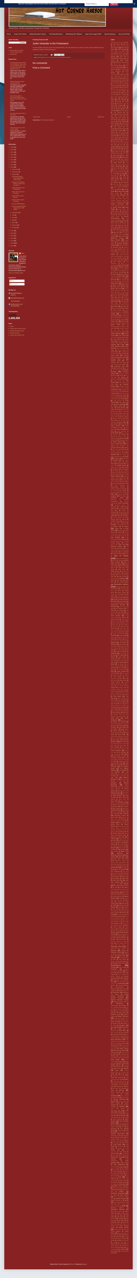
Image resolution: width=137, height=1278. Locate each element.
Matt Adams (118, 804)
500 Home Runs (115, 153)
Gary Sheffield (115, 537)
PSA (121, 971)
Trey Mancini (119, 1173)
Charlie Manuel (122, 350)
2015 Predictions (115, 87)
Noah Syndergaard (121, 891)
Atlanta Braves (115, 222)
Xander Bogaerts (116, 1231)
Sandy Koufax (124, 1052)
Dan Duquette (124, 409)
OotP (114, 905)
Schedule (113, 1056)
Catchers (120, 342)
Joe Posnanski (15, 301)
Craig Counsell (118, 400)
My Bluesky (13, 54)
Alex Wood (117, 187)
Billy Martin (121, 274)
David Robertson (121, 431)
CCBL (122, 344)
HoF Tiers (120, 580)
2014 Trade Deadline (118, 83)
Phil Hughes (120, 943)
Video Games (124, 1195)
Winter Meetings (115, 1224)
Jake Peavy (115, 624)
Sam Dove (124, 1045)
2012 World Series (124, 62)
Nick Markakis (123, 884)
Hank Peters (122, 569)
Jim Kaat (113, 655)
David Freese (119, 427)
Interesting (113, 603)
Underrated (122, 1184)
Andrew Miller (114, 205)
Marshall (113, 799)
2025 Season (114, 137)
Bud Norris (113, 319)
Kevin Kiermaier (124, 736)
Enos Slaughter (120, 485)
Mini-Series (122, 857)
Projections (114, 969)
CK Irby (126, 368)
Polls (114, 959)
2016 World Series (116, 92)
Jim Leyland (121, 655)
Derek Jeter (123, 438)
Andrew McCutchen (117, 204)
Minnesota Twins (116, 858)
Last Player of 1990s (120, 756)
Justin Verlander (61, 57)
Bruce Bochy (117, 310)
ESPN (112, 494)
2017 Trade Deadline (117, 96)
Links (120, 763)
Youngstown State (118, 1242)
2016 (12, 233)
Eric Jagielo (123, 490)
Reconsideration (119, 987)
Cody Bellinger (121, 377)
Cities (112, 368)
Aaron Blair (116, 155)
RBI (114, 980)
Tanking (120, 1112)
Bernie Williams (124, 259)
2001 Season (116, 44)
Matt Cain (115, 806)
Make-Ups (123, 779)
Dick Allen (120, 443)
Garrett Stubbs (114, 535)
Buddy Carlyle (114, 323)
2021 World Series (116, 119)
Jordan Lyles (114, 693)
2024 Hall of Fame (116, 130)
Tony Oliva (115, 1155)
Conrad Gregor (115, 391)
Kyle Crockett (122, 743)
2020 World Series (122, 114)
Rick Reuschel (120, 1007)
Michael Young (122, 835)
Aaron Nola (116, 157)
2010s (124, 46)
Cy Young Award (116, 406)
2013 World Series (122, 74)
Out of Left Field (124, 34)
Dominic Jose (120, 452)
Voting (126, 1200)
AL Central (114, 173)
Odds (118, 900)
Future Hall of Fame (120, 526)
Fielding (121, 508)
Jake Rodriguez (124, 624)
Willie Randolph (120, 1218)
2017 (12, 230)
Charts (122, 351)
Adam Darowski (116, 161)
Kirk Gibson (116, 739)
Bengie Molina (114, 259)
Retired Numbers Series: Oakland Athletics (17, 82)
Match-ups (123, 803)
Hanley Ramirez (115, 571)
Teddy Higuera (114, 1117)
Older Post (101, 117)
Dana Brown (114, 415)
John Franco (116, 675)
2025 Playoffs (122, 135)
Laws (125, 757)
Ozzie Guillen (117, 927)
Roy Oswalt (125, 1027)
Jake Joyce (125, 623)
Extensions (113, 499)
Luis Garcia (121, 774)
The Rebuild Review (56, 34)
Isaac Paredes (123, 606)
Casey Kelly (120, 341)
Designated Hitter (124, 440)
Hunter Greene (122, 592)
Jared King (114, 628)
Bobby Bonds (125, 283)
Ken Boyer (123, 727)
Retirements (119, 1003)
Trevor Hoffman (124, 1168)
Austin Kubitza (122, 223)
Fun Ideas (118, 524)
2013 (12, 240)
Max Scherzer (124, 813)
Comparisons (115, 389)
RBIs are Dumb (120, 980)
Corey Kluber (123, 395)
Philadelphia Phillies (117, 946)
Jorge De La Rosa (123, 693)
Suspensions (114, 1110)
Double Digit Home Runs (117, 456)
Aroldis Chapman (122, 220)
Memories (123, 819)
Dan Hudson (123, 411)
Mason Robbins (124, 801)
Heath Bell (121, 574)
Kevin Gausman (115, 736)
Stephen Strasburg (119, 1099)
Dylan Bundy (124, 467)
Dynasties (115, 469)
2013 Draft (120, 67)
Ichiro (126, 597)
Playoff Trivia (121, 956)
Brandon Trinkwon (117, 295)
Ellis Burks (124, 479)
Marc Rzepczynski (122, 786)
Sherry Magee (124, 1074)
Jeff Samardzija (114, 646)
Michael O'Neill (114, 831)
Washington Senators (116, 1211)
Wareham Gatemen (117, 1207)
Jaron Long (114, 630)
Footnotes (113, 512)
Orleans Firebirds (122, 910)
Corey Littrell (114, 397)
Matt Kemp (125, 810)
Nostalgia (114, 896)
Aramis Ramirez (115, 216)
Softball (113, 1084)
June (13, 217)
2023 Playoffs (118, 126)
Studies (121, 1106)
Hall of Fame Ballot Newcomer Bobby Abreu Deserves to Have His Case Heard (18, 98)
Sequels (126, 1068)
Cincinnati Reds (119, 366)
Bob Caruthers (123, 279)
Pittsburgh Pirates (116, 952)
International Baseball (118, 605)
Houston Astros (53, 57)
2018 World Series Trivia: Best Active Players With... (18, 178)
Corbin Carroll (114, 395)
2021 (12, 159)
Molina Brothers (123, 864)
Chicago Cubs (121, 357)
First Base (114, 510)
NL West (122, 887)
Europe (120, 494)
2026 (12, 147)
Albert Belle (122, 177)
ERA (120, 488)
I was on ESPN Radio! (18, 204)
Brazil (119, 297)
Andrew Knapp (122, 202)
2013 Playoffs (123, 69)
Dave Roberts (114, 424)
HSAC (112, 590)
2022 (12, 157)
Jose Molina (114, 701)
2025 (12, 149)
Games (120, 532)
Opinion (113, 907)
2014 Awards (114, 76)
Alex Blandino (114, 182)
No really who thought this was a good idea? (119, 889)
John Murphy (125, 675)
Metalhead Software (116, 820)
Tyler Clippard (114, 1180)
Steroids (113, 1101)
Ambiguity (123, 195)
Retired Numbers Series (38, 34)
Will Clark (120, 1216)
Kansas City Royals (119, 722)
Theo (22, 253)
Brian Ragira (116, 308)
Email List (115, 483)
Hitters (112, 580)
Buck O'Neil (123, 314)
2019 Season (122, 107)
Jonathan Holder (122, 687)
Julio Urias (125, 712)
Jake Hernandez (117, 623)
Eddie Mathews (124, 472)
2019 (12, 164)
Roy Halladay (115, 1027)
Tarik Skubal (119, 1113)
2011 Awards (114, 48)
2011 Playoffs (122, 49)
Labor (125, 748)
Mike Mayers (121, 844)
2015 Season (125, 87)
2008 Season (116, 46)
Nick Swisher (117, 885)
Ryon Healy (126, 1041)
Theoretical (120, 1130)
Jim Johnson (123, 653)
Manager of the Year (118, 781)
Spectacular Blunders (122, 1086)
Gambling (120, 530)
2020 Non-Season (123, 110)
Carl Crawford (122, 332)
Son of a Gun (119, 1084)
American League (116, 196)
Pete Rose (123, 939)
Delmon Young (122, 436)
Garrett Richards (122, 534)
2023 (12, 154)
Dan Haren (115, 411)
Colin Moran (114, 384)
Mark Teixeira (122, 797)
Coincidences (114, 379)
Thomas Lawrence (122, 1132)
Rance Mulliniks (122, 974)
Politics (126, 957)
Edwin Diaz (122, 478)
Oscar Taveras (115, 912)
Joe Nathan (121, 666)
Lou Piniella (122, 770)
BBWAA (113, 254)
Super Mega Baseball (118, 1108)
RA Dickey (119, 972)
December (15, 169)
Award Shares (124, 227)
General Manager (121, 539)
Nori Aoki (126, 894)
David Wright (114, 433)
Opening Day (122, 905)
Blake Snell (121, 277)
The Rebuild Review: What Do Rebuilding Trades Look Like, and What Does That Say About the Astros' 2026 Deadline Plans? (18, 66)
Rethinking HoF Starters (74, 34)
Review (123, 1005)
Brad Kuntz (120, 290)
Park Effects (125, 928)
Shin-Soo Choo (117, 1075)
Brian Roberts (124, 308)
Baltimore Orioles (117, 238)
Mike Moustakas (120, 846)
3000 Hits (119, 144)
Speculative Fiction (117, 1088)
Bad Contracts (116, 231)
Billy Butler (113, 274)
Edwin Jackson (115, 479)
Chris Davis (122, 362)
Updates (121, 1191)
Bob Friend (114, 281)
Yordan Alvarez (115, 1240)
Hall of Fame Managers (122, 558)
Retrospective (114, 1005)
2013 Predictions (116, 71)
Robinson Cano (115, 1014)
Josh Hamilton (123, 707)
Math (112, 804)
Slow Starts (116, 1081)
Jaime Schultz (116, 621)
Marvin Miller (114, 801)
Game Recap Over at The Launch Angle (17, 128)
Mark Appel (125, 792)
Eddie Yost (124, 474)
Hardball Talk (125, 571)
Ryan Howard (124, 1032)
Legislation (121, 761)
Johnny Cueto (123, 680)
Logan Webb (116, 765)
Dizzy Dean (116, 449)
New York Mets (117, 880)
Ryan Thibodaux (122, 1038)
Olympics (120, 901)
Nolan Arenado (115, 893)
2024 (12, 152)
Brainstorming (114, 294)
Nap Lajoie (126, 871)
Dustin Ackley (117, 462)
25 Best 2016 (120, 143)
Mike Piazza (121, 849)
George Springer (115, 543)
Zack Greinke (121, 1249)
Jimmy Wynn (114, 658)
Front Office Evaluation (119, 523)
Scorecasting (123, 1056)
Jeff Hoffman (122, 642)
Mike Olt (121, 847)
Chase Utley (115, 355)
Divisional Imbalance (116, 447)
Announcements (117, 213)
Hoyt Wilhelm (123, 588)
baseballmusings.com (17, 298)
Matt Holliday (116, 810)
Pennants (113, 939)
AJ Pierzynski (116, 171)
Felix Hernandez (123, 503)
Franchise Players (115, 514)
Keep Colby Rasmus (117, 725)
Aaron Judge (124, 155)
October (14, 174)
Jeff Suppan (124, 646)
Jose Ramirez (122, 701)
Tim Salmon (116, 1142)
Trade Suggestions (119, 1164)
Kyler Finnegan (117, 748)
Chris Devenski (115, 364)
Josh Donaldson (122, 705)
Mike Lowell (121, 842)
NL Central (125, 885)
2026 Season (116, 141)
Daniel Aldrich (123, 415)
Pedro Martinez (117, 937)
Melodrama (124, 817)
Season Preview (122, 1063)
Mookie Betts (114, 867)
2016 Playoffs (122, 90)
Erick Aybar (114, 492)
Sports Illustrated (116, 1092)
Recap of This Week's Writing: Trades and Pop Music (18, 183)
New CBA (125, 878)
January (14, 227)
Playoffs (68, 57)
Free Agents (125, 521)
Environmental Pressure (118, 487)
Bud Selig (121, 319)
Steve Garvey (115, 1103)
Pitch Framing (122, 948)
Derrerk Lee (114, 440)
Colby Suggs (117, 380)
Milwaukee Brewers (116, 855)
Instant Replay (123, 601)
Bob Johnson (122, 281)
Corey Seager (123, 397)
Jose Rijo (121, 703)
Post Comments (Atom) (47, 120)
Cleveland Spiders (123, 373)
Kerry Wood (120, 732)
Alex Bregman (124, 182)
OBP (120, 898)
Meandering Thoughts (120, 815)
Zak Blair (122, 1251)
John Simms (122, 678)
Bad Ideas (125, 231)
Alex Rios (113, 186)
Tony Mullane (125, 1153)
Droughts (115, 460)
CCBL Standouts (116, 346)
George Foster (123, 541)
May (13, 220)
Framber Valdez (123, 512)
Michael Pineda (124, 831)
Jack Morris (121, 612)
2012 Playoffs (120, 58)
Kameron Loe (124, 720)
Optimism (126, 907)
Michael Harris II (116, 828)
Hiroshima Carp (114, 578)
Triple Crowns (120, 1175)
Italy (112, 608)
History (122, 578)
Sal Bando (123, 1043)
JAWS (112, 639)
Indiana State (116, 599)
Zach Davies (120, 1245)
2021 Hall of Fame (116, 116)
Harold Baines (117, 573)
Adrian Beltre (124, 168)
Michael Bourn (115, 824)
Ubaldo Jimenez (122, 1182)
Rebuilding (122, 983)
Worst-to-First (117, 1229)
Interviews (114, 606)
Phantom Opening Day (117, 941)
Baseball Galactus (123, 245)
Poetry (121, 957)
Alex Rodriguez (123, 186)
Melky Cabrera (115, 817)
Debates (115, 434)
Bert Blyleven (118, 261)
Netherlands (116, 878)
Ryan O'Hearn (120, 1036)
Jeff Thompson (114, 648)
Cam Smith (114, 328)
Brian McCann (124, 306)
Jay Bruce (119, 639)
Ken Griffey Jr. (114, 729)
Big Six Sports (121, 268)
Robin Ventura (122, 1012)
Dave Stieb (123, 424)
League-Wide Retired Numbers (119, 759)
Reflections (114, 988)
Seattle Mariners (116, 1065)
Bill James (126, 270)
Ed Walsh (115, 471)
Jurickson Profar (117, 714)
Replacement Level (123, 990)
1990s (112, 42)
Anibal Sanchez (115, 211)
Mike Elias (113, 840)
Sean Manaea (120, 1061)
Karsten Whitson (124, 723)
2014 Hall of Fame (117, 78)
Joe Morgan (121, 664)
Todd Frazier (124, 1142)
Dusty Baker (120, 463)
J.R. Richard (120, 610)
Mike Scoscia (114, 851)
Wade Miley (116, 1202)
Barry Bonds (115, 240)
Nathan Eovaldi (116, 875)
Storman (71, 1264)
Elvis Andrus (125, 481)
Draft (126, 456)
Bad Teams (119, 234)
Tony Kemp (122, 1151)
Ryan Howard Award (118, 1034)
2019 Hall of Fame (117, 105)
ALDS (112, 180)
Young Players (124, 1240)
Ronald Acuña (116, 1023)
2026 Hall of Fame (122, 139)
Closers (121, 375)
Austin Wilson (114, 227)
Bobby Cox (116, 285)
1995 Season (119, 42)
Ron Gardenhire (116, 1020)
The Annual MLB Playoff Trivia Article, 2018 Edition (19, 208)
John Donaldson (115, 673)
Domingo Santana (116, 451)
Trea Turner (114, 1166)
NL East (115, 887)
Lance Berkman (116, 750)
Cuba (112, 404)
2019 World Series (115, 108)
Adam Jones (117, 162)
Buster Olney (123, 323)
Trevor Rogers (124, 1169)
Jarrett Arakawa (115, 631)
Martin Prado (122, 799)
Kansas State (114, 723)
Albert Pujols (115, 179)
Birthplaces (113, 277)
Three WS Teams (116, 1135)
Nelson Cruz (125, 876)
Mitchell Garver (115, 862)
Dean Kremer (125, 433)
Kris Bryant (114, 743)
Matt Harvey (125, 808)
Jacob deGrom (115, 615)
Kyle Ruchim (123, 745)
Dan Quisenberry (115, 413)
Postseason (125, 961)
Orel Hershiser (117, 909)
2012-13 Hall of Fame (119, 64)
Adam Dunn (125, 161)
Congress (124, 389)
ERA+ (124, 488)
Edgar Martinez (115, 476)
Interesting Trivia (122, 603)
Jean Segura (120, 640)
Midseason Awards (116, 837)
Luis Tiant (114, 777)
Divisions (126, 447)
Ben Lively (124, 256)
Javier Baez (123, 637)
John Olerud (117, 676)
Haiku (127, 553)
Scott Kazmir (123, 1057)
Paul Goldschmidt (118, 932)
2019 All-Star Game (122, 103)
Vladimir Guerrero (121, 1198)
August (112, 223)
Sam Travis (120, 1047)
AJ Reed (124, 171)
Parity (119, 928)
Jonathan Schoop (122, 691)
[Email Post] (51, 54)
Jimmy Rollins (122, 657)
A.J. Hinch (125, 153)
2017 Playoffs (122, 94)
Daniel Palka (114, 416)
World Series (123, 1227)
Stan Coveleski (124, 1095)
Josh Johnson (114, 709)
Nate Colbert (115, 873)
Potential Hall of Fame (119, 963)
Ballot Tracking (122, 236)
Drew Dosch (125, 458)
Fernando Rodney (120, 505)
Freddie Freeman (115, 521)
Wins (125, 1222)
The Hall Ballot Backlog (118, 1124)
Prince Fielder (122, 967)
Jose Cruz (120, 698)
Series (117, 1070)
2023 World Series (122, 128)
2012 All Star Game (116, 55)
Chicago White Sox (117, 359)
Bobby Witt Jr (116, 286)
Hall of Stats (114, 567)
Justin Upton (115, 718)
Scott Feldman (114, 1057)
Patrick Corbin (124, 930)
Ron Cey (126, 1018)
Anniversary (125, 211)
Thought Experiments (117, 1134)
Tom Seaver (121, 1146)
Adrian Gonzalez (117, 169)
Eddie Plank (116, 474)
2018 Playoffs (41, 57)
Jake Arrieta (125, 621)
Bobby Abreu (114, 283)
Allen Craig (114, 193)
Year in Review (122, 1238)
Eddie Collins (115, 472)
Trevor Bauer (122, 1166)
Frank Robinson (117, 517)
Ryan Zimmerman (116, 1039)
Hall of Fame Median (118, 560)
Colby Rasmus (124, 379)
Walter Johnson (121, 1204)
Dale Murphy (121, 408)
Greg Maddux (125, 552)
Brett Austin (124, 301)
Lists (127, 763)
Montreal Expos (122, 866)
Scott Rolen (115, 1059)
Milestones (120, 853)
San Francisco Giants (119, 1050)
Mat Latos (115, 803)
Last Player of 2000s (116, 757)
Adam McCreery (122, 164)
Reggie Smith (122, 988)
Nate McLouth (124, 873)
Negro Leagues (115, 876)
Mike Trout (124, 851)
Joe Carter (113, 660)
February (15, 225)
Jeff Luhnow (123, 644)
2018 (12, 167)
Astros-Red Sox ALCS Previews (18, 192)
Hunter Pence (114, 594)
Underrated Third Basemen (119, 1186)
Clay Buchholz (117, 369)
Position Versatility (115, 961)
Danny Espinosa (124, 416)
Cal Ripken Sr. (123, 326)
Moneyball (113, 866)
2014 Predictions (115, 82)
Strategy (121, 1104)
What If (119, 1213)
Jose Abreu (125, 694)
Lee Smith (113, 761)
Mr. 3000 (119, 869)
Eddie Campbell (124, 471)
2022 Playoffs (122, 121)
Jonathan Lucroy (115, 689)
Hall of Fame (121, 556)
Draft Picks (117, 458)
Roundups (122, 1025)
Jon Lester (120, 685)
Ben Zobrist (123, 258)
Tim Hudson (121, 1137)
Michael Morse (122, 829)
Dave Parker (122, 422)
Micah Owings (122, 822)
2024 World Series (115, 134)
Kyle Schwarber (115, 747)
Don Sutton (123, 454)
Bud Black (115, 317)
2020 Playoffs (118, 112)
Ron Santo (115, 1021)
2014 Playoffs (122, 80)
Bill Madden (116, 272)
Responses (116, 992)
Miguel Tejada (123, 838)
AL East (122, 173)
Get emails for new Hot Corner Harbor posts (16, 51)
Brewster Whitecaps (121, 304)
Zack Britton (120, 1247)
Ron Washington (124, 1021)
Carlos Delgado (122, 335)
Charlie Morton (114, 351)
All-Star (119, 189)
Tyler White (113, 1182)
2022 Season (115, 123)
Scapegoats (124, 1054)
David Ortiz (119, 429)
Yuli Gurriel (121, 1243)
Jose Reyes (114, 703)
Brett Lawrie (114, 303)
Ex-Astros (123, 496)
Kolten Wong (123, 741)
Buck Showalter (115, 315)
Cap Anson (117, 330)
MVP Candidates (115, 871)
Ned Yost (124, 875)
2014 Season (125, 82)
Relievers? (113, 990)
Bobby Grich (124, 285)
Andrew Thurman (124, 205)
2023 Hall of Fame (122, 125)
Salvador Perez (115, 1045)
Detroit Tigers (117, 442)
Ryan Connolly (114, 1032)
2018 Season (114, 101)
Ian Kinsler (120, 597)
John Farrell (125, 673)
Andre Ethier (122, 198)
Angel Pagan (122, 209)
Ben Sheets (114, 258)
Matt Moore (115, 811)
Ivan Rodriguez (120, 608)
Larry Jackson (114, 754)
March (14, 222)
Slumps (124, 1081)
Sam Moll (113, 1047)
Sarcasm (115, 1054)
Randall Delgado (115, 976)
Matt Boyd (125, 804)
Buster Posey (115, 324)
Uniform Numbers (117, 1187)
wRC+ (125, 1229)
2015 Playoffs (123, 85)
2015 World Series (117, 89)
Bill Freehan (118, 270)
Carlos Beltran (116, 333)
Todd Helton (117, 1144)
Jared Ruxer (123, 628)
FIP (126, 508)
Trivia (119, 1177)
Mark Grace (125, 794)
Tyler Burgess (122, 1178)
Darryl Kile (120, 420)
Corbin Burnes (123, 393)
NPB (120, 896)
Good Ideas (120, 548)
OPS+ (119, 907)
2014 (12, 238)
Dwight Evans (121, 465)
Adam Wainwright (116, 166)
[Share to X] (59, 55)
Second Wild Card (121, 1066)
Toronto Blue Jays (116, 1157)
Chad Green (120, 348)
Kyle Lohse (114, 745)
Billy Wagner (122, 276)
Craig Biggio (124, 398)
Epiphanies (113, 488)
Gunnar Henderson (118, 553)
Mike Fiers (121, 840)
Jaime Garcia (125, 619)
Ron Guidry (125, 1020)
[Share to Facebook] (61, 55)
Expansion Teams (117, 498)
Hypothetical (121, 596)
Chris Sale (125, 364)
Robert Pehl (119, 1010)
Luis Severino (122, 775)
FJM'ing (124, 510)
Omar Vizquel (124, 903)
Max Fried (114, 813)
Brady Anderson (121, 292)
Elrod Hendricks (115, 481)
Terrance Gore (124, 1117)
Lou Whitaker (115, 772)
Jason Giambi (124, 631)
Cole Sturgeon (123, 382)
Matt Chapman (116, 808)
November (15, 172)
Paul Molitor (121, 934)
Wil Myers (120, 1215)
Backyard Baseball (124, 229)
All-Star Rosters (121, 191)
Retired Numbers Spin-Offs (121, 1001)
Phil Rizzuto (122, 945)
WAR (123, 1206)
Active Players (124, 159)
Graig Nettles (114, 552)
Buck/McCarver (124, 315)
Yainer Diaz (121, 1233)
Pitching (124, 950)
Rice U (112, 1007)
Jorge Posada (116, 694)
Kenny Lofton (117, 731)
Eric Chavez (114, 490)
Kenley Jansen (124, 729)
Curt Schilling (120, 404)
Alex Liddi (124, 184)
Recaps (113, 985)
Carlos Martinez (117, 339)
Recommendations (123, 985)
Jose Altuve (117, 696)
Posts (13, 281)
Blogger (84, 1264)
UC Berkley (113, 1184)
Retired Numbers (117, 998)
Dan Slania (124, 413)
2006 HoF (125, 44)
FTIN (112, 524)
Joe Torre (121, 667)
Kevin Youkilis (115, 738)
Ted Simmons (122, 1115)
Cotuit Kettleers (115, 398)
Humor (119, 590)
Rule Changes (118, 1029)
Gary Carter (124, 535)
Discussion (122, 445)
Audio (124, 222)
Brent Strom (120, 299)
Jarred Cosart (122, 630)
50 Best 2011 (114, 148)
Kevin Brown (122, 734)
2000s (126, 42)
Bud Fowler (124, 317)
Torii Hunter (124, 1155)
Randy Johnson (123, 978)
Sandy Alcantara (115, 1052)
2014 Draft (123, 76)
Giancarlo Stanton (116, 546)
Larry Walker (125, 754)
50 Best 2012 (124, 148)
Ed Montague (124, 469)
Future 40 (126, 524)
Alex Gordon (116, 184)
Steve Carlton (122, 1101)
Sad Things (115, 1043)
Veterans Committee (118, 1193)
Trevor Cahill (114, 1168)
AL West (120, 175)
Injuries (115, 601)
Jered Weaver (119, 649)
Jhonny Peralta (120, 651)
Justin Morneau (123, 716)
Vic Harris (114, 1195)
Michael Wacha (117, 833)
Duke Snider (125, 460)
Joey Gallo (120, 669)
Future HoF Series (20, 34)
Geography (113, 541)
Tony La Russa (115, 1153)
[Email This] (55, 55)
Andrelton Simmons (116, 200)
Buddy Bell (124, 321)
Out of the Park (120, 914)
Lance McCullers (121, 752)
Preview (113, 967)
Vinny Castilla (117, 1197)
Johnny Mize (121, 684)
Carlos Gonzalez (124, 337)
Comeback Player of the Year (119, 388)
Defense (113, 436)
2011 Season (114, 51)
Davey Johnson (116, 425)
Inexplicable (125, 599)
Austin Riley (114, 225)
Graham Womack (122, 550)
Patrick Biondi (115, 930)
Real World (120, 981)
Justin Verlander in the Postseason (18, 188)
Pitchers (113, 950)
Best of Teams (122, 265)
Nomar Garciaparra (117, 894)
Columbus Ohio (123, 386)
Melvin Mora (114, 819)
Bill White (123, 272)
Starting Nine (125, 1097)
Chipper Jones (116, 361)
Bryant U (120, 312)
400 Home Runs (122, 146)
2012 (12, 243)
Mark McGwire (117, 795)
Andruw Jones (117, 207)
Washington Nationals (118, 1209)
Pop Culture (122, 959)
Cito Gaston (119, 368)
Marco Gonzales (115, 788)
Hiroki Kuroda (122, 576)
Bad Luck (116, 232)
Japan (124, 626)
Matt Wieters (123, 811)
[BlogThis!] (57, 55)
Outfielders (125, 925)
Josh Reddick (124, 709)
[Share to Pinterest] (63, 55)
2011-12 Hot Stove (122, 53)
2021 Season (122, 117)
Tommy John (115, 1150)
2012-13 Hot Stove (116, 65)
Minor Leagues (122, 860)
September (15, 212)
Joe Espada (122, 660)
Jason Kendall (123, 635)
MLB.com (124, 862)
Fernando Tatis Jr (116, 506)
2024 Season (122, 132)
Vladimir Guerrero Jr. (116, 1200)
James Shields (116, 626)
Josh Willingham (117, 710)
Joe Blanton (123, 658)
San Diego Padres (123, 1048)
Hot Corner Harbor (122, 582)
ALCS (46, 57)
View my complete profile (16, 273)
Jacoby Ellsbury (121, 617)
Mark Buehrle (116, 794)
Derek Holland (114, 438)
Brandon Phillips (124, 294)
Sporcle (121, 1090)
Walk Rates (124, 1202)
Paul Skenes (119, 936)
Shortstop (120, 1077)
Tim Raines (124, 1141)
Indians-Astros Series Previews (18, 200)
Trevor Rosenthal (117, 1171)
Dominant (123, 449)
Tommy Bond (122, 1148)
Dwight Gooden (115, 467)
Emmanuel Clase (124, 483)
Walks (112, 1204)
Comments (14, 284)
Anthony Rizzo (122, 214)
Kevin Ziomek (124, 738)
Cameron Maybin (124, 328)
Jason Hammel (117, 633)
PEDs (124, 937)
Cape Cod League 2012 (93, 34)
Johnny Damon (115, 682)
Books (124, 286)
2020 (12, 162)
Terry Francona (117, 1119)
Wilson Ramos (120, 1220)
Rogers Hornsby (118, 1018)
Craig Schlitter (122, 402)
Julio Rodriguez (117, 712)
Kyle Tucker (125, 747)
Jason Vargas (114, 637)
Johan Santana (121, 671)
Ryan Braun (122, 1030)
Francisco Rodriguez (122, 515)
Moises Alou (114, 864)
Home (9, 34)
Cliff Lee (115, 375)
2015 (12, 235)
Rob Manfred (119, 1009)
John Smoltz (114, 680)
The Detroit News (124, 1123)
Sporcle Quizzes (109, 34)
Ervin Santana (123, 492)
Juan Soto (125, 710)
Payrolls (126, 936)
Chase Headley (122, 353)
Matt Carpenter (124, 806)
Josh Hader (114, 707)
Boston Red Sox (116, 288)
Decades (123, 434)
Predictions (116, 965)
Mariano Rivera (115, 792)
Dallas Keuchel (115, 409)
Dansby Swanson (117, 418)
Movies (113, 869)
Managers (114, 783)
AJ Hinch (126, 169)
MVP (124, 869)
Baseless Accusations (120, 252)
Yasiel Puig (118, 1236)
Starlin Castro (116, 1097)
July (13, 215)
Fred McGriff (122, 519)
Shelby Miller (114, 1074)
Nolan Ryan (126, 893)
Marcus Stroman (122, 790)
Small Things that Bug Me (118, 1083)
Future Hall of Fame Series (18, 328)
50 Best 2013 (117, 150)
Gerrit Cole (121, 544)
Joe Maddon (121, 662)
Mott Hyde (124, 867)
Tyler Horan (123, 1180)
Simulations (125, 1079)
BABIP (114, 229)
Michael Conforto (122, 826)
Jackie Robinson (121, 614)
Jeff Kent (113, 644)
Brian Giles (114, 306)
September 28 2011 (116, 1068)
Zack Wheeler (114, 1251)
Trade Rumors (124, 1162)
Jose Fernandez (122, 700)
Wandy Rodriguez (115, 1206)
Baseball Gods (117, 247)
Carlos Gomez (114, 337)
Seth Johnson (122, 1072)
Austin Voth (123, 225)
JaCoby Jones (115, 619)
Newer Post (36, 117)
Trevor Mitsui (116, 1169)
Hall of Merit (123, 565)
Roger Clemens (123, 1016)
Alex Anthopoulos (121, 180)
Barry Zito (119, 242)
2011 (12, 245)
